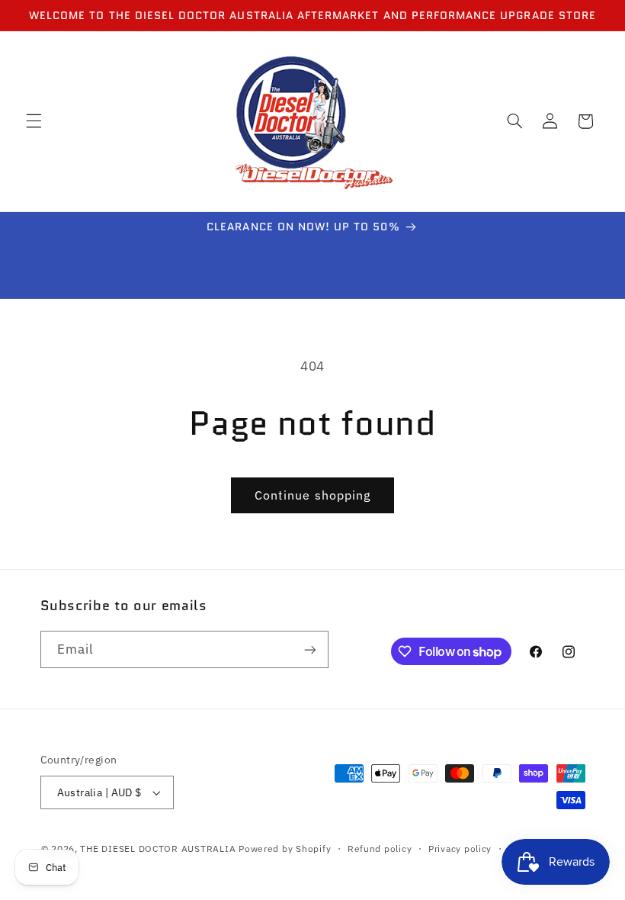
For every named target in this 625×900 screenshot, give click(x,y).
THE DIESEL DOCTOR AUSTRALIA (159, 848)
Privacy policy (460, 848)
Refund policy (380, 848)
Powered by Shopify (285, 848)
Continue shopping (312, 495)
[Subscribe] (309, 649)
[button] (33, 121)
